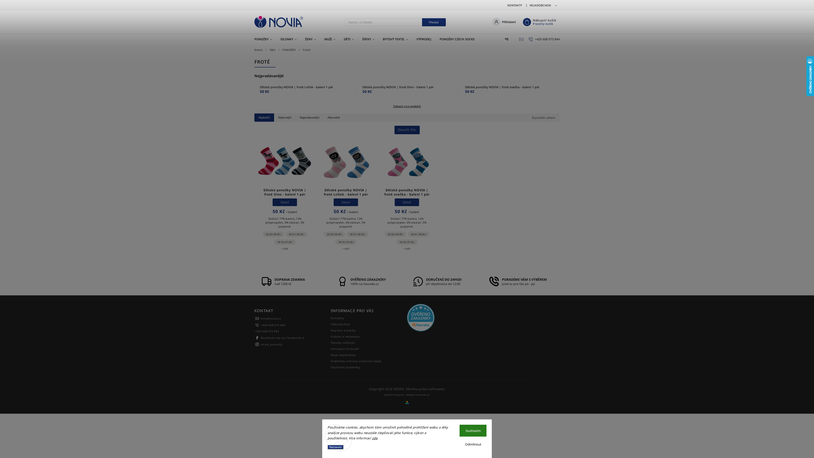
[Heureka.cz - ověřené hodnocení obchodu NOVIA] (443, 318)
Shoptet (399, 394)
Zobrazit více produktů (407, 106)
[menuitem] (265, 39)
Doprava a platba (343, 330)
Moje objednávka (343, 355)
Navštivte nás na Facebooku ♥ (283, 338)
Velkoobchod (540, 5)
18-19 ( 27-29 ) (284, 242)
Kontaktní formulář (345, 349)
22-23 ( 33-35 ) (273, 234)
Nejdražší (264, 117)
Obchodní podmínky (345, 367)
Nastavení (335, 447)
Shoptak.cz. (422, 394)
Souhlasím (473, 431)
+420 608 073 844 (273, 325)
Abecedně (334, 117)
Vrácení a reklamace (345, 336)
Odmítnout (473, 444)
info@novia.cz (271, 318)
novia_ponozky (272, 344)
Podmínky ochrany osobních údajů (356, 361)
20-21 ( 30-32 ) (296, 234)
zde (375, 438)
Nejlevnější (285, 117)
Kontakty (514, 5)
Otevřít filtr (407, 130)
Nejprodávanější (309, 117)
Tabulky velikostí (343, 343)
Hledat (434, 22)
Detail (285, 202)
